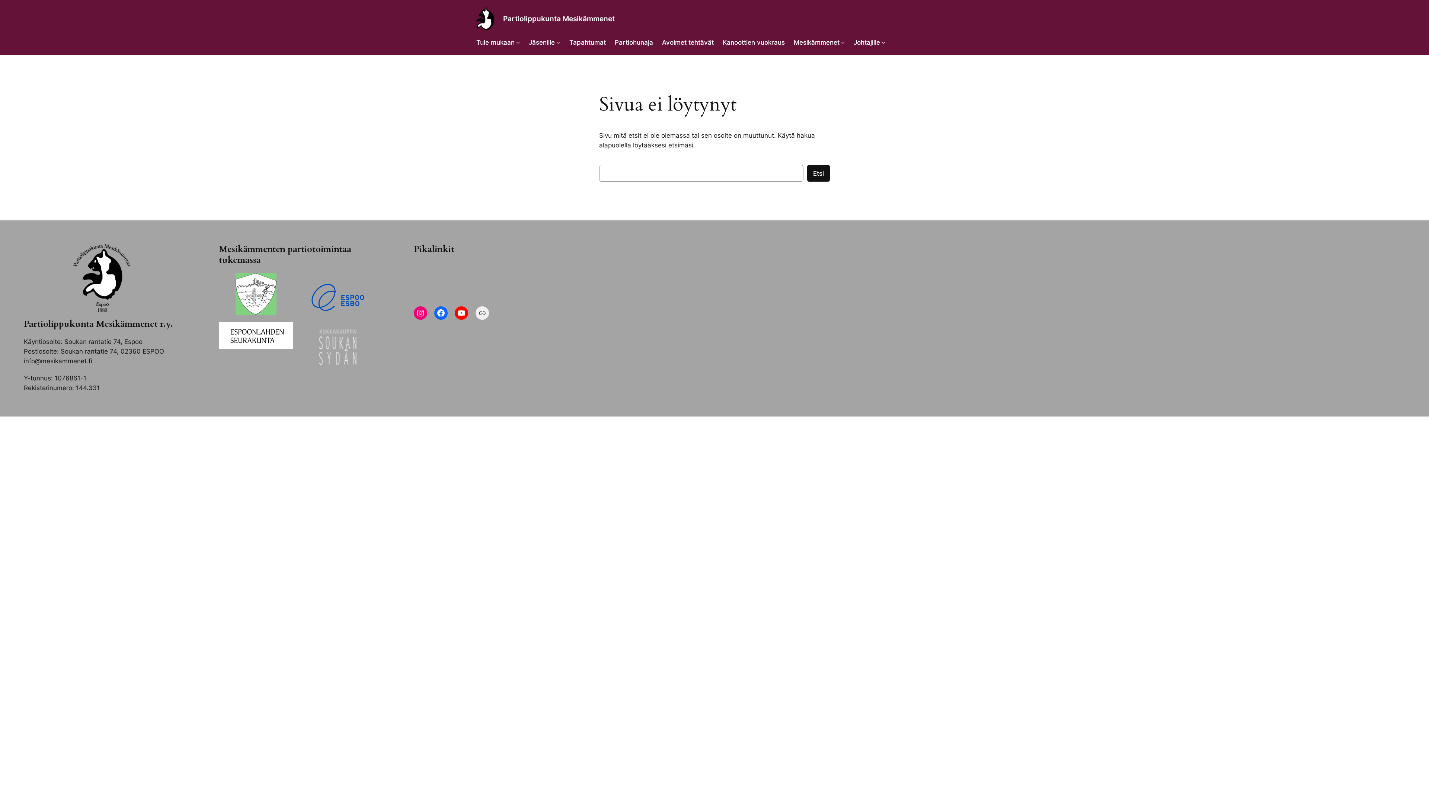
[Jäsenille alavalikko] (558, 42)
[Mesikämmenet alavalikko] (843, 42)
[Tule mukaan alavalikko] (518, 42)
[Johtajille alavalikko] (883, 42)
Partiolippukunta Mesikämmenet (559, 18)
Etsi (818, 173)
